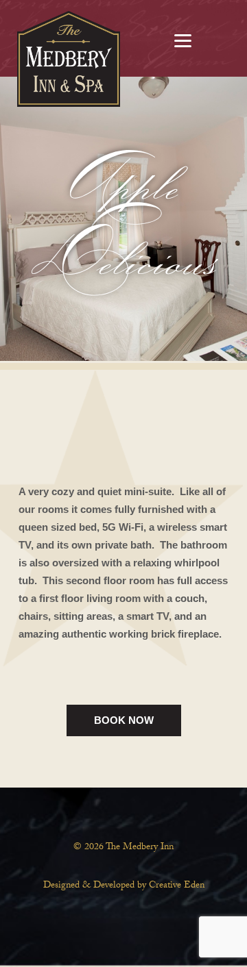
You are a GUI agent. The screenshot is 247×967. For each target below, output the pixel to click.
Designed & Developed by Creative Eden (123, 886)
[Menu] (183, 39)
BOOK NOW (124, 720)
